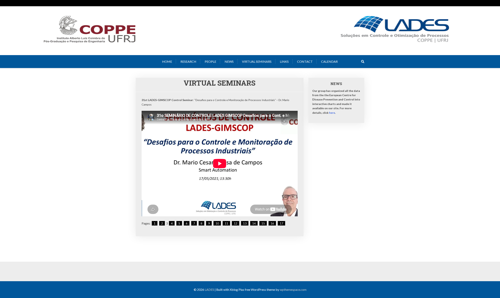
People (210, 61)
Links (284, 61)
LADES (209, 289)
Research (188, 61)
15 (263, 223)
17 (281, 223)
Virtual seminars (256, 61)
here (332, 112)
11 (226, 223)
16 (272, 223)
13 (244, 223)
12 (235, 223)
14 (254, 223)
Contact (305, 61)
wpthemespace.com (293, 289)
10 (217, 223)
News (229, 61)
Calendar (329, 61)
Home (167, 61)
